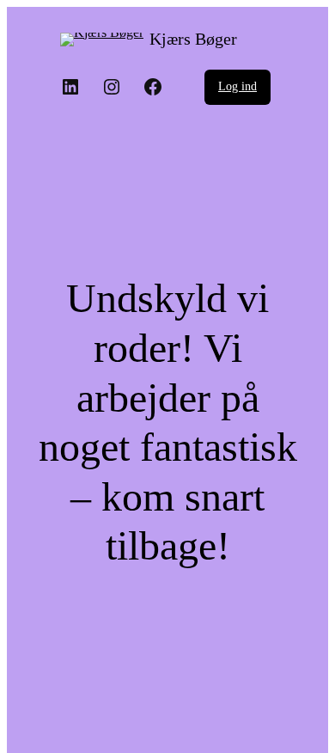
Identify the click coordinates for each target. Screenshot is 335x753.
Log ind (237, 86)
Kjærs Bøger (193, 38)
